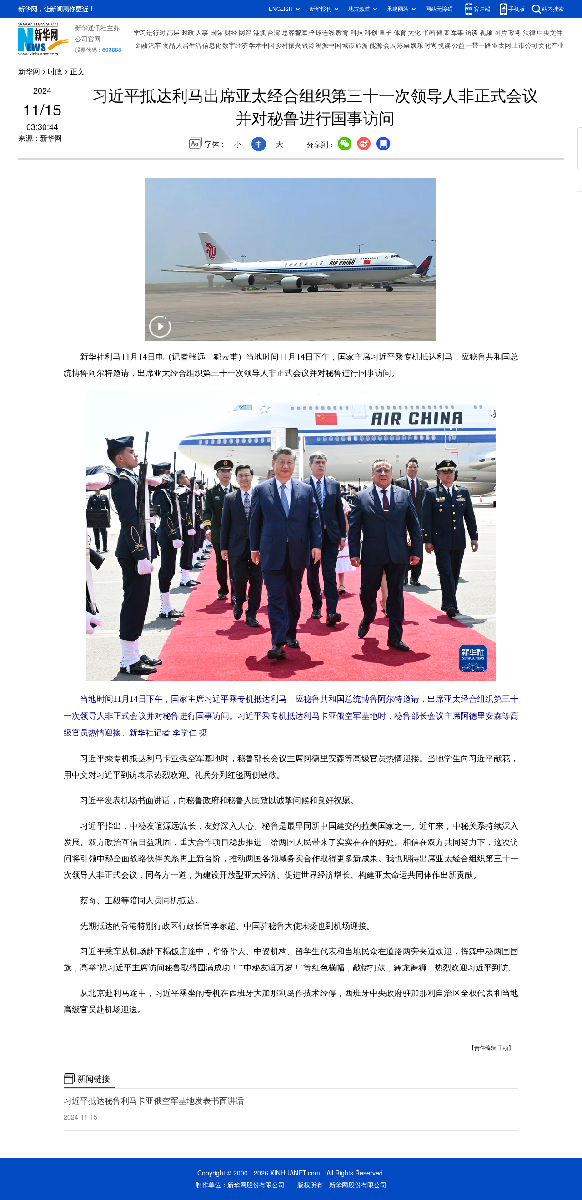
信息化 (211, 45)
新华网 (29, 71)
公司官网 (87, 39)
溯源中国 (328, 45)
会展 (389, 45)
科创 (371, 33)
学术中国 (261, 45)
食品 (168, 45)
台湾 (273, 33)
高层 (173, 33)
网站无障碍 (439, 9)
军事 (457, 33)
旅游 (362, 45)
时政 (187, 33)
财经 (231, 33)
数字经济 (235, 45)
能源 (376, 45)
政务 (514, 33)
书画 (428, 33)
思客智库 (294, 33)
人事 (202, 33)
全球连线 (322, 33)
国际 (216, 33)
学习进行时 (150, 33)
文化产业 (551, 45)
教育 (342, 33)
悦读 (444, 45)
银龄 (308, 45)
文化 (414, 33)
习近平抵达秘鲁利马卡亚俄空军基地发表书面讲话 (154, 1100)
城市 (348, 45)
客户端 (482, 9)
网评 (245, 33)
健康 (442, 33)
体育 (400, 33)
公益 (458, 45)
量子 (385, 33)
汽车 (154, 45)
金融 (141, 45)
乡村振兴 (288, 45)
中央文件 (549, 33)
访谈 (471, 33)
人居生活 (188, 45)
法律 (529, 33)
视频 (486, 33)
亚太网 (501, 45)
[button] (160, 332)
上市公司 (524, 45)
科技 (357, 33)
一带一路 (478, 45)
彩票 (403, 45)
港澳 (259, 33)
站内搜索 (553, 9)
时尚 (430, 45)
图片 (500, 33)
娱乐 (417, 45)
